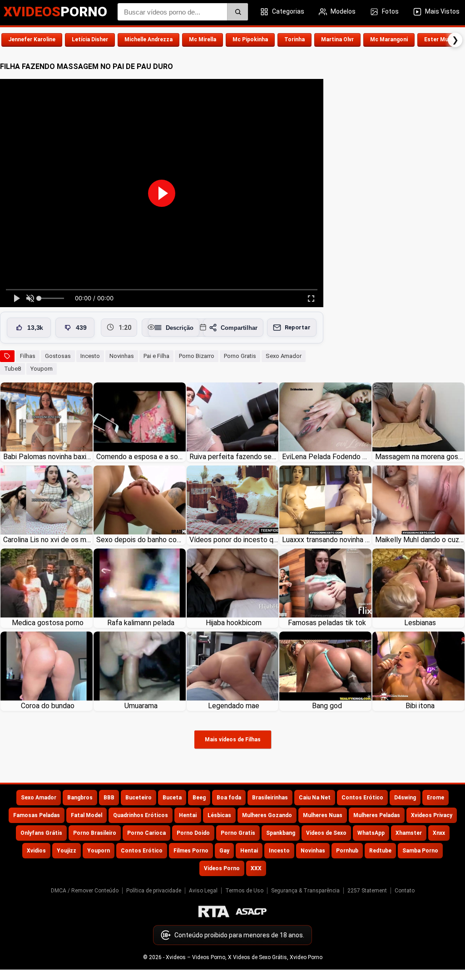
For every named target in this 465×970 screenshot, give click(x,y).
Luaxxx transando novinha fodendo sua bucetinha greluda (326, 540)
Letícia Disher (90, 39)
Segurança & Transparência (305, 890)
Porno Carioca (146, 833)
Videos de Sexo (326, 833)
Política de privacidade (153, 890)
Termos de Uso (244, 890)
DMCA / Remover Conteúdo (85, 890)
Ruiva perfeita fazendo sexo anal (234, 457)
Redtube (380, 851)
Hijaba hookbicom (234, 623)
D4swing (405, 797)
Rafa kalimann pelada (140, 623)
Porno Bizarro (196, 356)
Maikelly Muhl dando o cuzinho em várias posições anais (420, 540)
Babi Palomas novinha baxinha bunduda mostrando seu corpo (48, 457)
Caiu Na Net (315, 797)
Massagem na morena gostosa (420, 457)
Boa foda (229, 797)
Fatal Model (86, 815)
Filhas (27, 356)
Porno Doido (193, 833)
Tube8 (12, 368)
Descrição (179, 327)
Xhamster (409, 833)
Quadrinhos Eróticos (140, 815)
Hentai (188, 815)
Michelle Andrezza (148, 39)
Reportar (298, 327)
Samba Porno (420, 851)
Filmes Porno (190, 851)
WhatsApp (371, 833)
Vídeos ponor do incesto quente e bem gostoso (234, 540)
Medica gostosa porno (48, 623)
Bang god (327, 706)
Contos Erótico (362, 797)
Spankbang (280, 833)
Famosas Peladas (36, 815)
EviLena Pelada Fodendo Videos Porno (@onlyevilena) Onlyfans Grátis (326, 457)
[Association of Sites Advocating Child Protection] (251, 911)
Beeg (199, 797)
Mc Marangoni (389, 39)
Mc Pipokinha (250, 39)
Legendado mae (233, 706)
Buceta (172, 797)
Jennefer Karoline (31, 39)
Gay (224, 851)
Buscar (237, 11)
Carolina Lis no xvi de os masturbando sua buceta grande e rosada (48, 540)
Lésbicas (219, 815)
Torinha (294, 39)
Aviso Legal (203, 890)
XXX (256, 868)
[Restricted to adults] (213, 911)
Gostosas (58, 356)
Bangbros (80, 797)
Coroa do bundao (47, 706)
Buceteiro (138, 797)
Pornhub (347, 851)
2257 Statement (367, 890)
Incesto (90, 356)
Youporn (41, 368)
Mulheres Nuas (322, 815)
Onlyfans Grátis (41, 833)
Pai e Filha (156, 356)
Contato (405, 890)
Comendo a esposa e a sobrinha (141, 457)
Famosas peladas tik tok (327, 623)
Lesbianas (420, 623)
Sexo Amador (284, 356)
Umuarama (141, 706)
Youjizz (66, 851)
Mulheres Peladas (376, 815)
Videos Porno (222, 868)
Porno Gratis (240, 356)
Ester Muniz (440, 39)
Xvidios (36, 851)
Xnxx (439, 833)
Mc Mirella (202, 39)
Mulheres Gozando (267, 815)
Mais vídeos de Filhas (233, 739)
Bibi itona (420, 706)
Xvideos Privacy (431, 815)
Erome (435, 797)
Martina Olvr (337, 39)
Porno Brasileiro (94, 833)
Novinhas (121, 356)
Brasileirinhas (270, 797)
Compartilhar (239, 327)
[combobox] (182, 12)
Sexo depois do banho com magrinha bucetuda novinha (141, 540)
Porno (55, 12)
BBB (109, 797)
